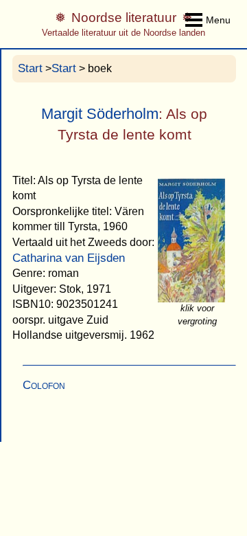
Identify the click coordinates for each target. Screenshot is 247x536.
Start (30, 68)
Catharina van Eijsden (68, 258)
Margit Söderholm (99, 113)
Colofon (44, 385)
